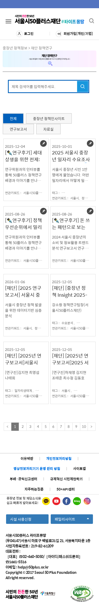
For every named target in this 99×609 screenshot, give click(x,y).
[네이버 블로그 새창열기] (77, 501)
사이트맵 (79, 468)
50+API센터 (65, 489)
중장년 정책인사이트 (49, 118)
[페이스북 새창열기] (66, 501)
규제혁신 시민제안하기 (66, 479)
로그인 (29, 33)
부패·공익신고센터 (23, 479)
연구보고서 (18, 129)
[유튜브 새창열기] (56, 501)
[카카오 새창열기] (46, 501)
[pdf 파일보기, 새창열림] (81, 593)
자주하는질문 (34, 489)
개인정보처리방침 (59, 458)
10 (84, 426)
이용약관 (27, 458)
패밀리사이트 (66, 520)
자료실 (48, 129)
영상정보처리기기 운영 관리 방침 (36, 468)
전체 (13, 118)
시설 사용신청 (20, 519)
